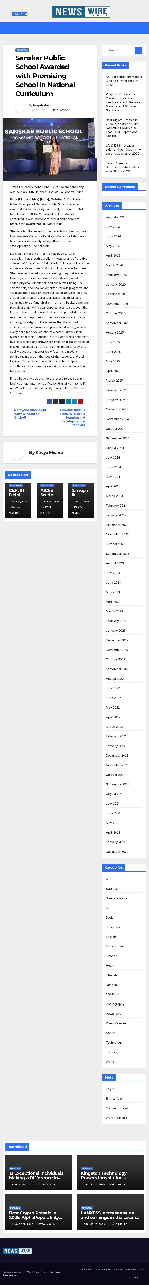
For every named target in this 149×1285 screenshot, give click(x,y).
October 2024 (116, 428)
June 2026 (113, 236)
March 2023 (114, 611)
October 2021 (115, 775)
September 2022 (117, 669)
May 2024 (113, 477)
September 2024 (118, 438)
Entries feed (114, 1098)
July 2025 (113, 342)
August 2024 (115, 448)
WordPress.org (116, 1118)
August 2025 (115, 332)
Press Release (116, 1023)
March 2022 (114, 726)
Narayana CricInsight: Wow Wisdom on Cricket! (30, 413)
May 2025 (113, 361)
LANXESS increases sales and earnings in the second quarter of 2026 (123, 149)
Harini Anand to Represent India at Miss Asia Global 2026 (122, 167)
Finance (111, 956)
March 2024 (114, 496)
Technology (114, 1042)
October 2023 (115, 544)
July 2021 (113, 803)
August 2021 (114, 794)
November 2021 (117, 765)
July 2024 (113, 457)
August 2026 (115, 217)
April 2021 (113, 832)
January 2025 (116, 400)
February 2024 (116, 505)
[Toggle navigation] (77, 28)
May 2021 (113, 823)
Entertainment (116, 946)
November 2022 (117, 650)
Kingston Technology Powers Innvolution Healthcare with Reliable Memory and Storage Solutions (123, 102)
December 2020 (117, 851)
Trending (112, 1052)
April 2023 (113, 602)
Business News (116, 898)
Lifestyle (112, 975)
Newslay (55, 1271)
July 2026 (113, 227)
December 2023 (117, 525)
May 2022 (113, 707)
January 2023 (116, 630)
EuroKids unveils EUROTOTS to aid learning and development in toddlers (72, 417)
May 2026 (113, 246)
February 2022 (116, 736)
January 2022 (116, 746)
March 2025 (114, 380)
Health (110, 965)
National (112, 985)
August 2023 (115, 563)
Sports (110, 1033)
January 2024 (116, 515)
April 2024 (113, 486)
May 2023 (113, 592)
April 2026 (113, 255)
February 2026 (116, 275)
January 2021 (115, 842)
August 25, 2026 (23, 1184)
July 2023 (113, 573)
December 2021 (117, 755)
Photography (115, 1004)
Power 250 (113, 1013)
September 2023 (117, 553)
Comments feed (117, 1108)
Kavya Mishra (41, 105)
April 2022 (113, 717)
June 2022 (113, 698)
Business (112, 888)
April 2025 (113, 371)
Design (110, 917)
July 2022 (113, 688)
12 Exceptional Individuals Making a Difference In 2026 (124, 81)
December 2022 (117, 640)
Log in (110, 1089)
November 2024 (117, 419)
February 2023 (116, 621)
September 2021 (117, 784)
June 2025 (113, 352)
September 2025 (117, 323)
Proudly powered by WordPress (21, 1271)
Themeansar (10, 1275)
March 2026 (114, 265)
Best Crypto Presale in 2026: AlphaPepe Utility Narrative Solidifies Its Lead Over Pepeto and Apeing (122, 128)
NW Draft (112, 994)
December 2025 (117, 294)
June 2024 (113, 467)
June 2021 (113, 813)
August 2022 (115, 678)
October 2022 (115, 659)
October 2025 (115, 313)
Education (22, 50)
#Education (61, 110)
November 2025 (117, 303)
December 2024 (117, 409)
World (110, 1062)
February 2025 (116, 390)
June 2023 (113, 582)
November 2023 (117, 534)
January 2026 (116, 284)
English (111, 937)
